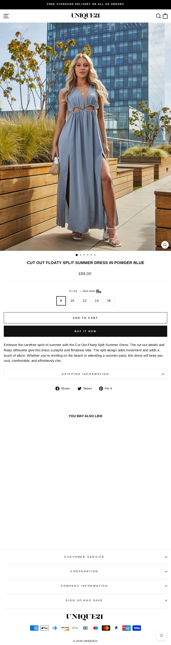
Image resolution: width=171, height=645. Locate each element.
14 (97, 300)
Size (82, 290)
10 (72, 300)
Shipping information (85, 373)
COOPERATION (84, 571)
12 (84, 300)
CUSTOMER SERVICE (84, 556)
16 (109, 300)
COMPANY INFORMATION (84, 585)
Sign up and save (84, 600)
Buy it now (86, 331)
